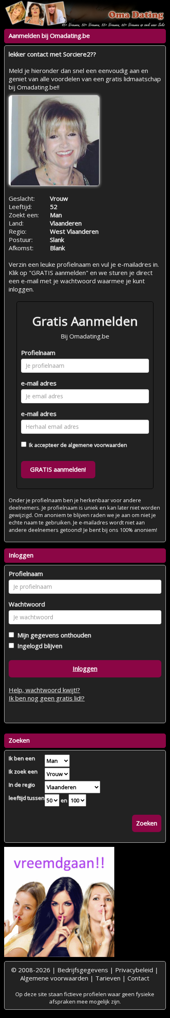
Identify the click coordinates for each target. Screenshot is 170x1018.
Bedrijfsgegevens (82, 970)
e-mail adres (39, 383)
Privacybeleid (134, 970)
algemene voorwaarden (97, 445)
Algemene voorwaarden (54, 978)
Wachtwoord (27, 604)
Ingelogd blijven (38, 646)
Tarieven (107, 978)
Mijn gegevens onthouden (52, 635)
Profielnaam (38, 352)
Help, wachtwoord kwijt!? (44, 690)
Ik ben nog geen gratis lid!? (47, 698)
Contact (138, 978)
